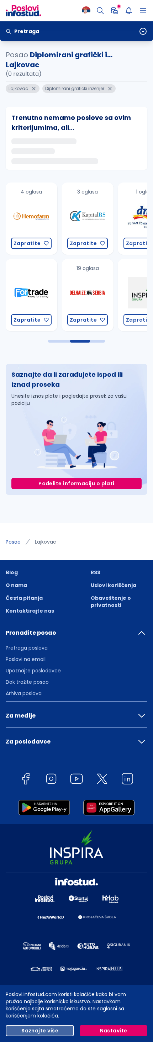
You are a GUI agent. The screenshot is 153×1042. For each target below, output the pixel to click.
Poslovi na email (26, 659)
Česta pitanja (24, 598)
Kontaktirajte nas (30, 610)
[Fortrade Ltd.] (30, 295)
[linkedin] (127, 780)
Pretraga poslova (27, 647)
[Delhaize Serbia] (86, 295)
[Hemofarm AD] (30, 219)
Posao (13, 541)
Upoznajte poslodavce (33, 670)
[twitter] (102, 780)
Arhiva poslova (24, 693)
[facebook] (26, 780)
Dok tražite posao (27, 682)
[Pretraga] (100, 10)
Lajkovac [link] (45, 541)
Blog (12, 572)
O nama (16, 585)
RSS (95, 572)
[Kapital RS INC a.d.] (86, 219)
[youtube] (76, 780)
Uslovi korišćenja (113, 585)
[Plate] (114, 10)
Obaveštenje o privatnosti (111, 601)
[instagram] (51, 780)
